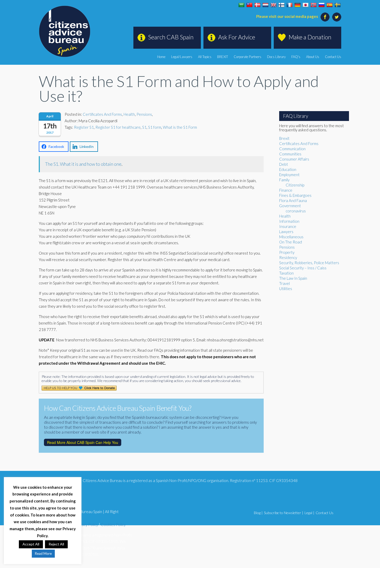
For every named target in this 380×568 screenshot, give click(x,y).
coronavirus (296, 210)
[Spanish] (329, 5)
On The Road (290, 242)
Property (286, 252)
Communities (290, 154)
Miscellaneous (291, 236)
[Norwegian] (313, 5)
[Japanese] (305, 5)
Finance (285, 190)
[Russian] (321, 5)
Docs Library (276, 57)
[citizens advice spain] (64, 31)
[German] (297, 5)
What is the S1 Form (180, 127)
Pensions (144, 114)
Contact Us (333, 57)
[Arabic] (241, 5)
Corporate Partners (247, 57)
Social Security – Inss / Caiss (302, 267)
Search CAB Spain (171, 37)
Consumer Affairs (294, 159)
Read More (43, 553)
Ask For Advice (236, 37)
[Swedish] (338, 5)
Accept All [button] (30, 544)
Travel (284, 283)
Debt (283, 164)
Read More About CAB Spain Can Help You (82, 442)
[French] (289, 5)
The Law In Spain (293, 278)
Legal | (309, 513)
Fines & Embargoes (295, 195)
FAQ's (295, 57)
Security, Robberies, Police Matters (309, 262)
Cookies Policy (113, 524)
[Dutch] (265, 5)
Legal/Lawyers (181, 57)
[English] (273, 5)
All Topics (204, 57)
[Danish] (257, 5)
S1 (144, 127)
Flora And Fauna (293, 200)
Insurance (287, 226)
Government (290, 205)
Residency (288, 257)
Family (284, 179)
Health (129, 114)
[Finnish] (281, 5)
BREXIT (222, 57)
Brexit (284, 138)
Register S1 (84, 127)
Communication (292, 148)
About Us (312, 57)
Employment (289, 174)
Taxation (286, 273)
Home (161, 57)
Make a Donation (309, 37)
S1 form (154, 127)
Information (289, 221)
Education (287, 169)
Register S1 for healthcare (118, 127)
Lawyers (286, 231)
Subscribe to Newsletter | (283, 513)
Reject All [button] (56, 544)
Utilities (285, 288)
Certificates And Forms (102, 114)
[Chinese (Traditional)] (249, 5)
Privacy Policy (86, 524)
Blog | (258, 513)
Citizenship (295, 185)
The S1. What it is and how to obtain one (83, 164)
